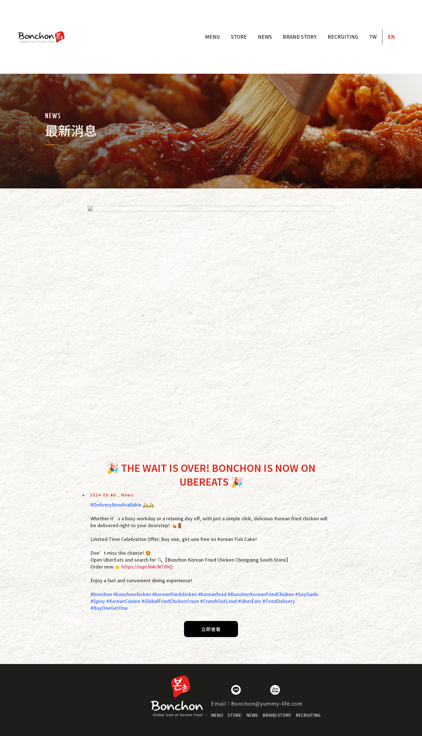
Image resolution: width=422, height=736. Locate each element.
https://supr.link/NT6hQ (147, 566)
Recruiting (343, 36)
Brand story (300, 36)
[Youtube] (255, 690)
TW (373, 36)
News (265, 36)
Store (239, 36)
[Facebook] (216, 690)
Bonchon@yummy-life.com (267, 703)
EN (391, 36)
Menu (212, 36)
